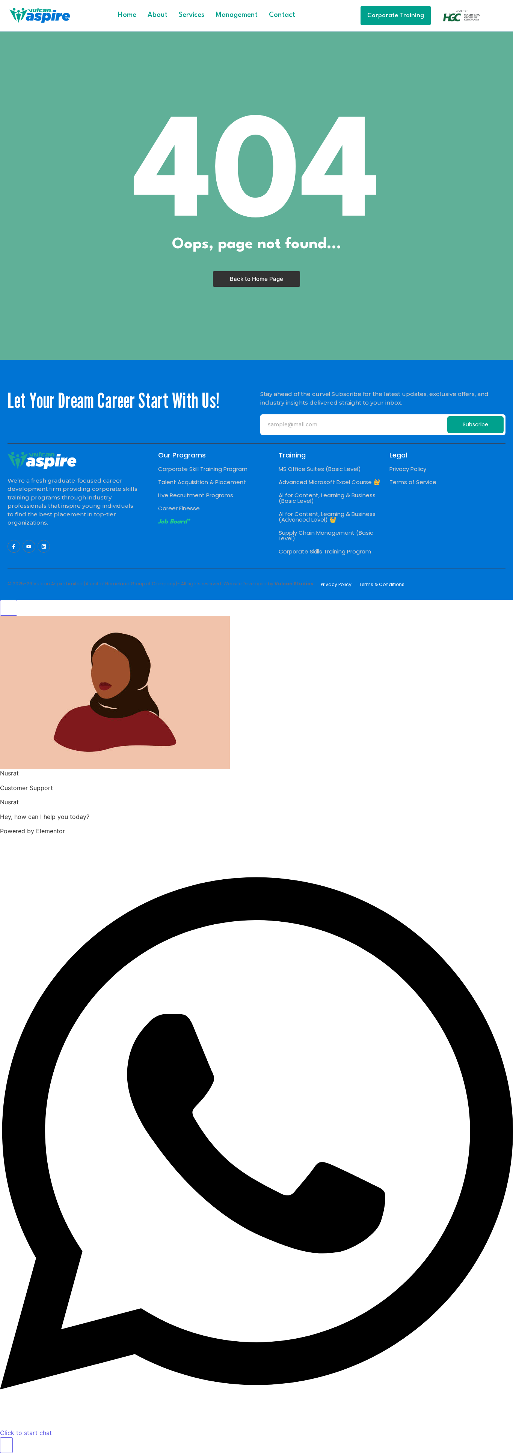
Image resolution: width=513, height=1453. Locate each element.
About (157, 15)
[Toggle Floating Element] (6, 1445)
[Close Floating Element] (8, 608)
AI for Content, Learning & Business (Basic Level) (327, 498)
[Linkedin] (44, 546)
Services (191, 15)
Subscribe (475, 424)
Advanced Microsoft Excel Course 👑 (329, 482)
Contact (282, 15)
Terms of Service (412, 482)
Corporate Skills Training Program (325, 551)
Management (237, 15)
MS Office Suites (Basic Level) (320, 469)
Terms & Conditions (381, 584)
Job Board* (174, 522)
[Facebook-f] (14, 546)
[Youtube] (29, 546)
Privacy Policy (407, 469)
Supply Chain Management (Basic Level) (326, 535)
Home (127, 15)
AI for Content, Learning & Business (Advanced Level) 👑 (327, 516)
